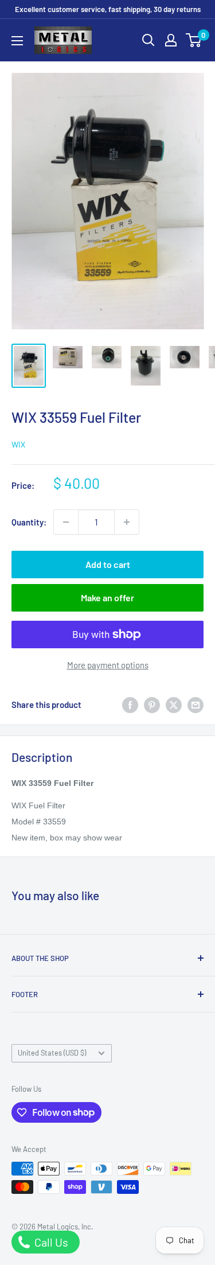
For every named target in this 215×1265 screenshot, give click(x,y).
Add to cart (107, 564)
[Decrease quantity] (66, 522)
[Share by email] (195, 704)
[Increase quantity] (127, 522)
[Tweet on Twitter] (174, 704)
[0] (194, 40)
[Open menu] (17, 40)
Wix (18, 444)
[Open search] (148, 40)
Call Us (50, 1242)
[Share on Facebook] (130, 704)
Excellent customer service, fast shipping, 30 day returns (108, 9)
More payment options (107, 665)
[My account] (171, 40)
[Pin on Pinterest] (152, 704)
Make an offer (107, 597)
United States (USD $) (52, 1052)
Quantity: (28, 522)
